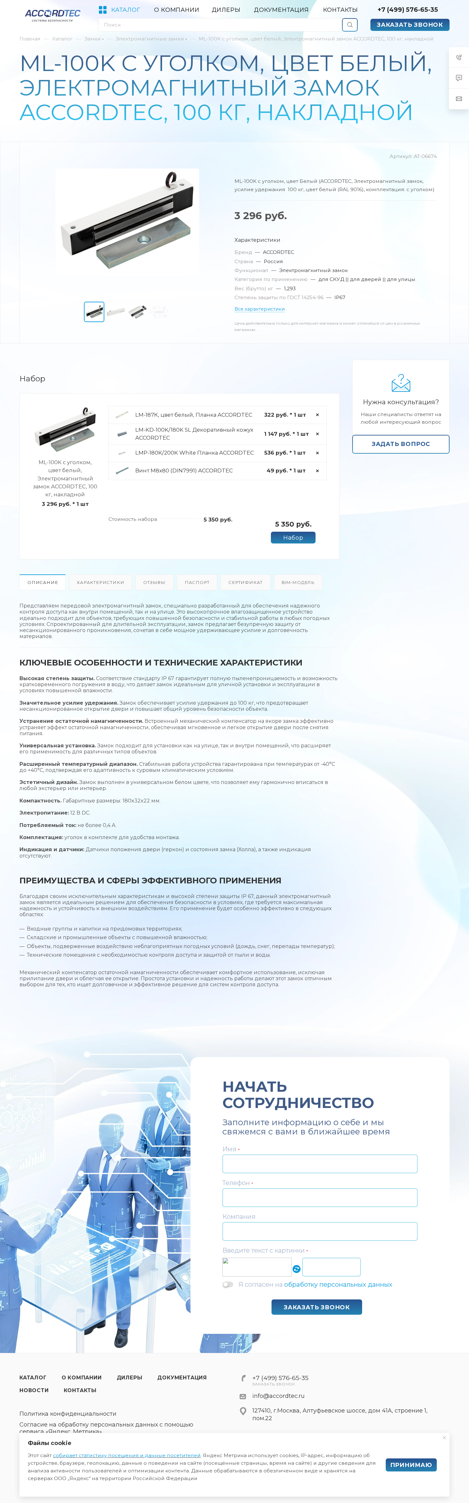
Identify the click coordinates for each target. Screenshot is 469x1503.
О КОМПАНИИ (82, 1378)
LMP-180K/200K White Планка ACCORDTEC (194, 452)
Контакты (80, 1390)
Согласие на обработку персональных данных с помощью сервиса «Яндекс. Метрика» (106, 1428)
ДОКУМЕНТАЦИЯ (182, 1378)
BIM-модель (298, 582)
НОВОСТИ (34, 1390)
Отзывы (154, 582)
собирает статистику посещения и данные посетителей (127, 1455)
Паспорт (197, 582)
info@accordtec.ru (278, 1395)
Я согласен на (315, 1284)
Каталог (33, 1378)
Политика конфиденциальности (67, 1414)
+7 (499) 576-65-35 (407, 9)
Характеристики (100, 582)
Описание (42, 582)
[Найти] (350, 25)
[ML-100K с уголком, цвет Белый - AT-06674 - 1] (127, 222)
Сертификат (245, 582)
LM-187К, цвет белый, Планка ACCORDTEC (193, 415)
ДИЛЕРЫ (130, 1378)
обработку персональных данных (338, 1284)
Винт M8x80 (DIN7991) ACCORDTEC (184, 470)
